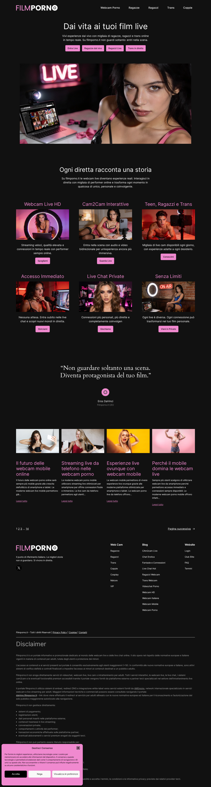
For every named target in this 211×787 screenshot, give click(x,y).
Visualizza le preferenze (66, 774)
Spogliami (43, 260)
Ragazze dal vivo (93, 48)
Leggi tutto (21, 501)
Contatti (83, 632)
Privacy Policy (60, 632)
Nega (39, 774)
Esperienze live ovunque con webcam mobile (124, 468)
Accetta (16, 774)
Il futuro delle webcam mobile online (33, 468)
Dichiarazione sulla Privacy (48, 781)
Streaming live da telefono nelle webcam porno (80, 468)
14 (27, 528)
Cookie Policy (29, 781)
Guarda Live (105, 260)
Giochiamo (105, 329)
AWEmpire (139, 688)
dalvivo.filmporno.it (26, 695)
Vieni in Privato (168, 329)
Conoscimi (168, 256)
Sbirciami (42, 329)
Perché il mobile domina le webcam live (172, 468)
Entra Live (73, 48)
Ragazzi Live (114, 48)
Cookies (73, 632)
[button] (78, 748)
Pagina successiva (181, 528)
